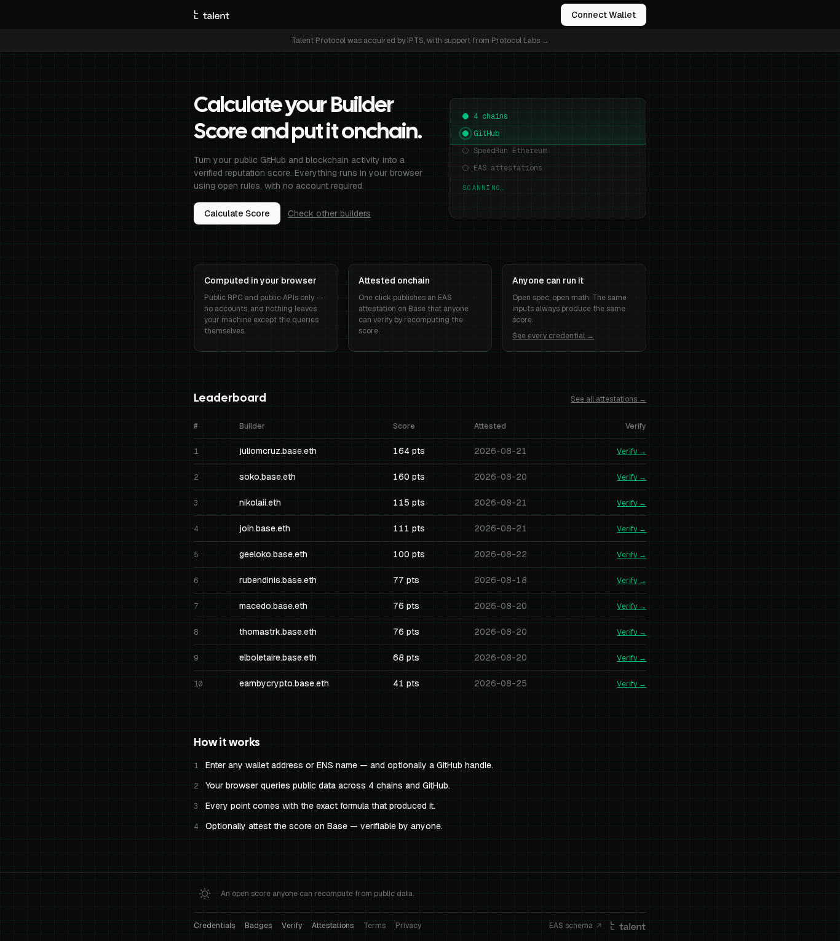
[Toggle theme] (205, 894)
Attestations (333, 926)
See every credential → (553, 336)
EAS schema (571, 926)
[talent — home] (212, 15)
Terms (374, 926)
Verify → (631, 451)
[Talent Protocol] (628, 926)
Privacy (408, 926)
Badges (258, 926)
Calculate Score (237, 213)
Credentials (214, 926)
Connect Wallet (603, 14)
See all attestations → (608, 399)
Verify (292, 926)
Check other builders (329, 213)
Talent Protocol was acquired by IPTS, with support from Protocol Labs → (420, 41)
